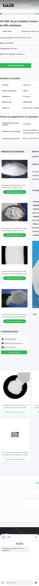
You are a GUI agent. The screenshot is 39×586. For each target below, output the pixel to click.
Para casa (23, 5)
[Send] (36, 582)
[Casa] (8, 5)
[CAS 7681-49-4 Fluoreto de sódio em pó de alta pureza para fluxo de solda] (15, 387)
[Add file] (2, 582)
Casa (4, 14)
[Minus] (36, 537)
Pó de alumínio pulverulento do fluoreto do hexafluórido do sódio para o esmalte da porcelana (15, 454)
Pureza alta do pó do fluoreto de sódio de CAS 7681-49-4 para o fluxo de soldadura (14, 231)
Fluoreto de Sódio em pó (23, 14)
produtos (11, 14)
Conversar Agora (14, 65)
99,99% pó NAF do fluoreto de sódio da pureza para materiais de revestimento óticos (15, 317)
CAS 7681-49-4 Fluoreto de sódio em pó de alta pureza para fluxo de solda (15, 406)
